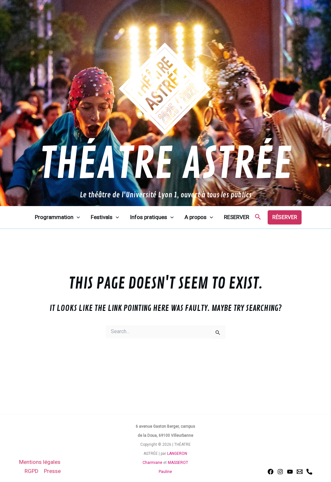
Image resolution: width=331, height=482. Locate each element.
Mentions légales (39, 462)
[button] (76, 217)
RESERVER (236, 217)
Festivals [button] (101, 217)
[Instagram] (280, 472)
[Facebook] (270, 472)
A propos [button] (196, 217)
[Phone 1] (309, 472)
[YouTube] (290, 472)
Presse (52, 471)
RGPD (31, 471)
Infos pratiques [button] (148, 217)
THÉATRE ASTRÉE (165, 164)
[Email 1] (300, 472)
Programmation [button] (54, 217)
